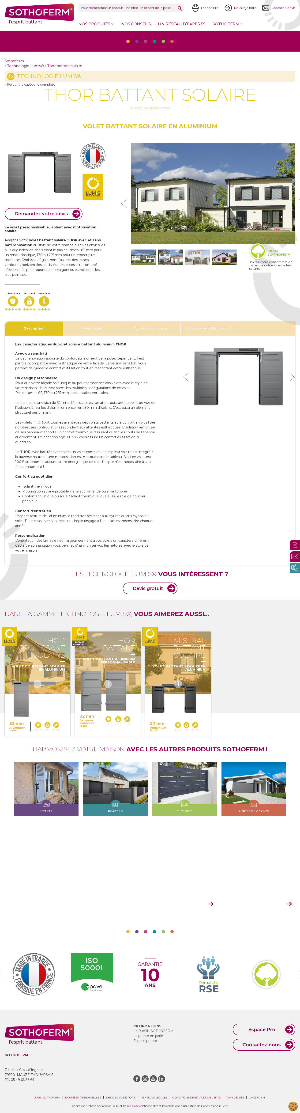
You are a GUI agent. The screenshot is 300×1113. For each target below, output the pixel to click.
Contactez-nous (262, 1045)
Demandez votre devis (41, 213)
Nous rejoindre (245, 8)
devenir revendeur (258, 904)
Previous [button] (186, 377)
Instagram (145, 1078)
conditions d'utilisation (181, 1106)
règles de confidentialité (142, 1106)
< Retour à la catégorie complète (30, 84)
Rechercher (180, 8)
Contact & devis (283, 8)
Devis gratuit (148, 588)
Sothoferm (39, 14)
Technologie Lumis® (25, 66)
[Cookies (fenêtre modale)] (293, 1106)
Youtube (153, 1078)
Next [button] (291, 377)
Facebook (136, 1078)
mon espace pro (182, 904)
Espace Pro (209, 8)
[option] (239, 377)
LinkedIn (161, 1078)
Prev (124, 203)
